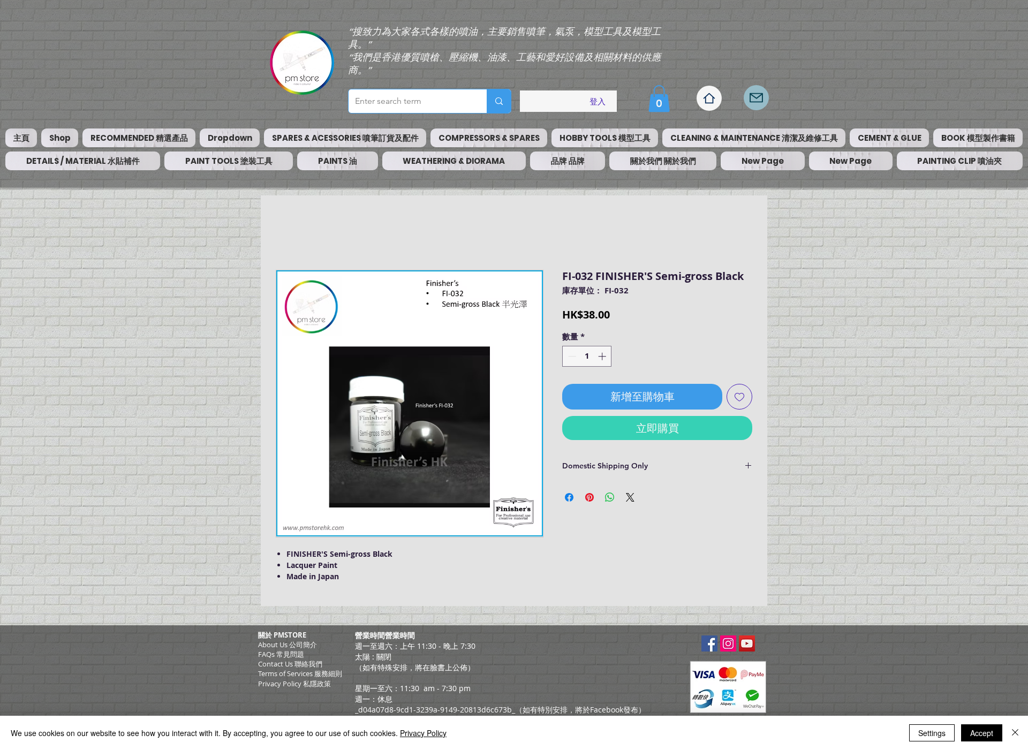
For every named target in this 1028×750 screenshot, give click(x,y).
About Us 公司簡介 (287, 644)
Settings (932, 733)
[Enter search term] (499, 101)
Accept (981, 733)
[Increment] (603, 356)
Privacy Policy (423, 733)
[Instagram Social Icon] (728, 643)
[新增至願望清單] (739, 397)
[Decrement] (571, 356)
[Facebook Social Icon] (709, 643)
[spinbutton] (587, 356)
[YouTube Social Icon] (747, 643)
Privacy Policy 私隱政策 (294, 683)
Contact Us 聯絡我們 (290, 664)
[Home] (709, 98)
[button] (659, 98)
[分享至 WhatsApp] (609, 497)
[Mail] (756, 97)
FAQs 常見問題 (281, 654)
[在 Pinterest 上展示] (589, 497)
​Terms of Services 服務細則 (300, 673)
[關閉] (1015, 732)
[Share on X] (630, 497)
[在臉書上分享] (569, 497)
